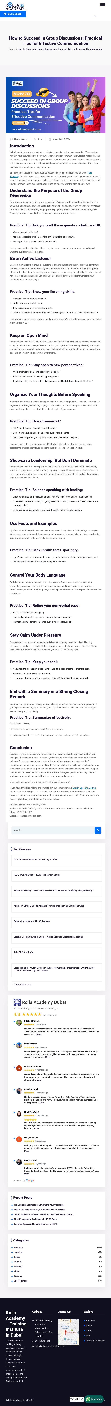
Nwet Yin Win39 (31, 1112)
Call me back (14, 14)
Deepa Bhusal (30, 1160)
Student (17, 1262)
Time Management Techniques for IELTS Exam (35, 1219)
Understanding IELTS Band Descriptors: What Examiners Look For (44, 1214)
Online (17, 1257)
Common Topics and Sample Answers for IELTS (35, 1224)
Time (16, 1271)
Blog (88, 1335)
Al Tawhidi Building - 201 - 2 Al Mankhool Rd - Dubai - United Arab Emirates (44, 1328)
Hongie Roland (31, 1137)
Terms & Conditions (95, 1340)
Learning (18, 1252)
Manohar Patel (31, 1089)
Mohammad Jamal (32, 1066)
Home (12, 49)
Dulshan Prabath (32, 1021)
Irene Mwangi (30, 1043)
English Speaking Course (84, 787)
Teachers (18, 1266)
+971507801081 (42, 1341)
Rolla (40, 139)
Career (89, 1325)
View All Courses (23, 984)
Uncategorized (20, 1281)
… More (38, 1034)
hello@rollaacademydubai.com (49, 1346)
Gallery (89, 1330)
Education (18, 1247)
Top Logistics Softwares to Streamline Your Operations (39, 1205)
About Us (90, 1320)
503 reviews (49, 1015)
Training (18, 1276)
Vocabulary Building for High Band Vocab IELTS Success (39, 1209)
